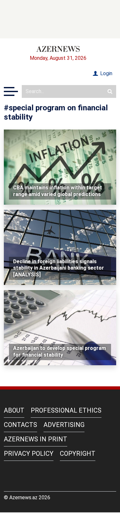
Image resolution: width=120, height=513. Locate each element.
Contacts (20, 425)
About (14, 410)
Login (105, 73)
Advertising (64, 425)
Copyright (77, 453)
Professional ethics (66, 410)
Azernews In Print (35, 439)
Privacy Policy (28, 453)
